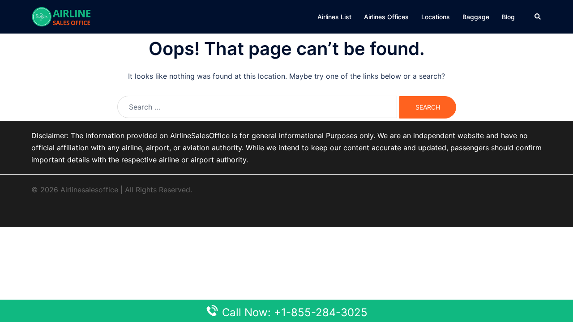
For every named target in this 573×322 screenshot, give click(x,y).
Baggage (475, 17)
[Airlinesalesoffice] (61, 16)
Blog (508, 17)
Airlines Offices (386, 17)
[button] (538, 16)
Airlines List (334, 17)
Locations (435, 17)
